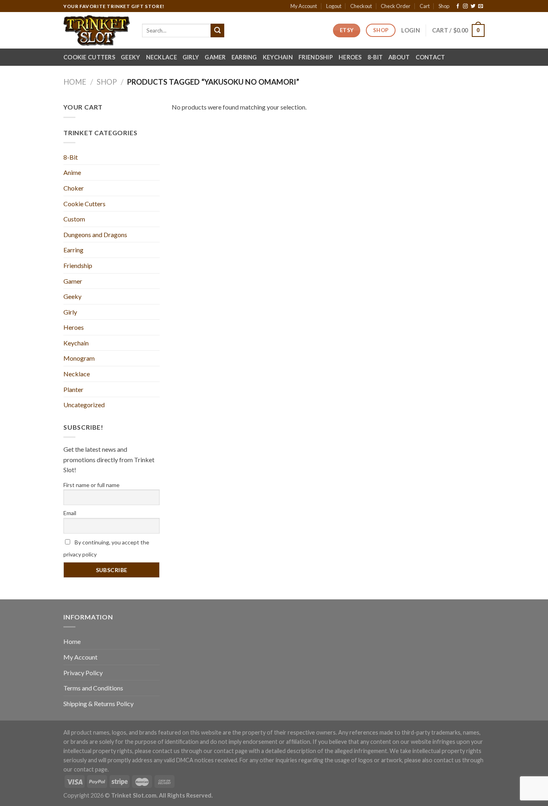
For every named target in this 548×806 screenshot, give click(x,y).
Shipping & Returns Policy (98, 703)
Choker (73, 188)
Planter (73, 389)
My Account (303, 6)
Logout (333, 6)
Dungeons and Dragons (95, 234)
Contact (430, 57)
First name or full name (91, 484)
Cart (425, 6)
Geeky (130, 57)
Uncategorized (84, 404)
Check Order (395, 6)
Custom (74, 219)
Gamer (215, 57)
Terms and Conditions (93, 688)
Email (69, 513)
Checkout (361, 6)
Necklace (161, 57)
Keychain (278, 57)
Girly (191, 57)
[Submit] (217, 30)
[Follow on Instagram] (465, 6)
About (399, 57)
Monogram (79, 358)
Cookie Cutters (89, 57)
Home (74, 81)
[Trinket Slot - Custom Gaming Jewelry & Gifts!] (96, 30)
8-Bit (375, 57)
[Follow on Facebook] (457, 6)
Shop (443, 6)
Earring (244, 57)
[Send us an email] (480, 6)
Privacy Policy (83, 672)
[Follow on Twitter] (473, 6)
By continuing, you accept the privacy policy (106, 548)
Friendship (315, 57)
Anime (72, 172)
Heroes (350, 57)
